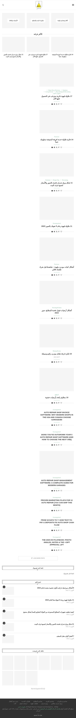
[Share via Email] (52, 104)
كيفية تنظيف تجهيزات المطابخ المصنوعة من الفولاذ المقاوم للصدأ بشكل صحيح (48, 612)
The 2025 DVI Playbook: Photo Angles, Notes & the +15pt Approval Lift (56, 542)
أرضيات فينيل (23, 703)
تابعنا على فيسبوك (68, 573)
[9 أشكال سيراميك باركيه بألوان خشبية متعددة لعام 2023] (8, 591)
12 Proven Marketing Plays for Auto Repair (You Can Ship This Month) (57, 502)
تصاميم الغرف (50, 701)
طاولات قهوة (34, 703)
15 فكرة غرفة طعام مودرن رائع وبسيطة (57, 354)
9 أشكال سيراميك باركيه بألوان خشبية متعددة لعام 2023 (55, 588)
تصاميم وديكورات (62, 701)
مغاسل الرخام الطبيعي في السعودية (49, 709)
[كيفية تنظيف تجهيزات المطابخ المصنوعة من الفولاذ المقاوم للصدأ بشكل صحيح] (8, 615)
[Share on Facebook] (58, 104)
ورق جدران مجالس (56, 703)
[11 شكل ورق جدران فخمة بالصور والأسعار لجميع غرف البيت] (13, 44)
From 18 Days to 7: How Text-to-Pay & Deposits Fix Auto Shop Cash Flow (56, 522)
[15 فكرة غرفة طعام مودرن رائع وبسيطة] (56, 335)
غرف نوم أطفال (13, 701)
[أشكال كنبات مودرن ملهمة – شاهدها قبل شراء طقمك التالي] (56, 249)
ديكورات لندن (22, 707)
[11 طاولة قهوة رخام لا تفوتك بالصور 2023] (56, 208)
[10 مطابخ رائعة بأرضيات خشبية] (56, 379)
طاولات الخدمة (25, 701)
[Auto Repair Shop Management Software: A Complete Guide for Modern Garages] (56, 462)
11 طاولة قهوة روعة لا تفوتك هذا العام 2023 (59, 600)
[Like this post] (61, 104)
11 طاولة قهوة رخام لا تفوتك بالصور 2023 (56, 226)
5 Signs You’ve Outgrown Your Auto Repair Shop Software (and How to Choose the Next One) (56, 437)
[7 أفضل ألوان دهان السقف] (8, 639)
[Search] (3, 5)
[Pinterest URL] (8, 662)
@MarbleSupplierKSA (38, 688)
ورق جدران (44, 703)
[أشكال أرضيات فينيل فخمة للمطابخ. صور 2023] (56, 292)
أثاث (15, 703)
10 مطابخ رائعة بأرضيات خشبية (56, 397)
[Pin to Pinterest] (54, 104)
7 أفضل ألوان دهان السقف (65, 636)
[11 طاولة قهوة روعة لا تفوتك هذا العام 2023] (8, 603)
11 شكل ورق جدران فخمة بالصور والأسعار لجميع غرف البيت (54, 624)
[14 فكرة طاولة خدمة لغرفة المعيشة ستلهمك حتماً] (62, 44)
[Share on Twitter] (56, 104)
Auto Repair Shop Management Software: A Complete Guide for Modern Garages (56, 482)
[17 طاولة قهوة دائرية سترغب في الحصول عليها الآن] (38, 44)
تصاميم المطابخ (37, 701)
